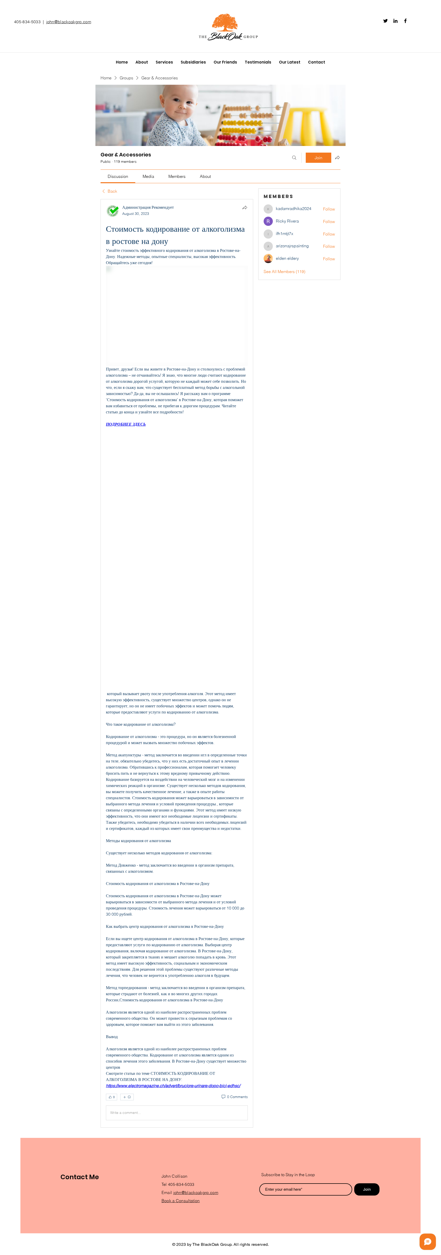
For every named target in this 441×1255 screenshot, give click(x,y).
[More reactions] (127, 1097)
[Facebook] (405, 21)
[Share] (245, 207)
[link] (118, 176)
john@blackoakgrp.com (68, 21)
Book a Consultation (181, 1200)
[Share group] (337, 157)
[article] (177, 663)
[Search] (294, 158)
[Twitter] (385, 21)
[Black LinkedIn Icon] (395, 21)
